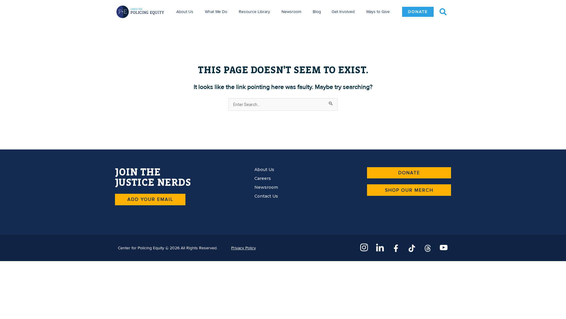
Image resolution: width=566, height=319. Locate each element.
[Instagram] (364, 248)
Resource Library (254, 11)
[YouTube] (443, 248)
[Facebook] (396, 248)
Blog (317, 11)
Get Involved (343, 11)
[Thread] (427, 248)
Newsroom (291, 11)
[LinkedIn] (380, 248)
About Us (184, 11)
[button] (443, 12)
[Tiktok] (411, 248)
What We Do (216, 11)
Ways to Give (378, 11)
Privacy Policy (243, 247)
